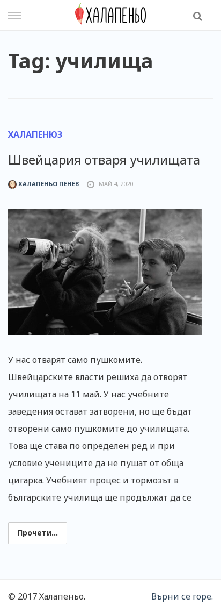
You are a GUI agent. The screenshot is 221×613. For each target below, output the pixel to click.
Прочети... (37, 533)
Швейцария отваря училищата (104, 159)
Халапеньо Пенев (48, 184)
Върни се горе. (182, 596)
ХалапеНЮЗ (35, 134)
